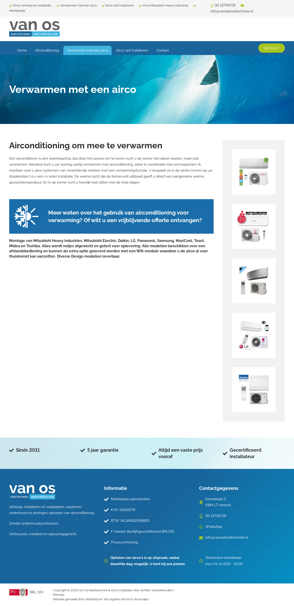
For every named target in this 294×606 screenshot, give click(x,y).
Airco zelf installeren (119, 5)
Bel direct (271, 48)
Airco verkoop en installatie (32, 5)
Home (22, 50)
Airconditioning (47, 50)
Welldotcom (94, 599)
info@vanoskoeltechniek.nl (226, 537)
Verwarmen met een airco (78, 5)
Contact (162, 50)
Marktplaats (17, 10)
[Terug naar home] (34, 29)
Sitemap (58, 594)
